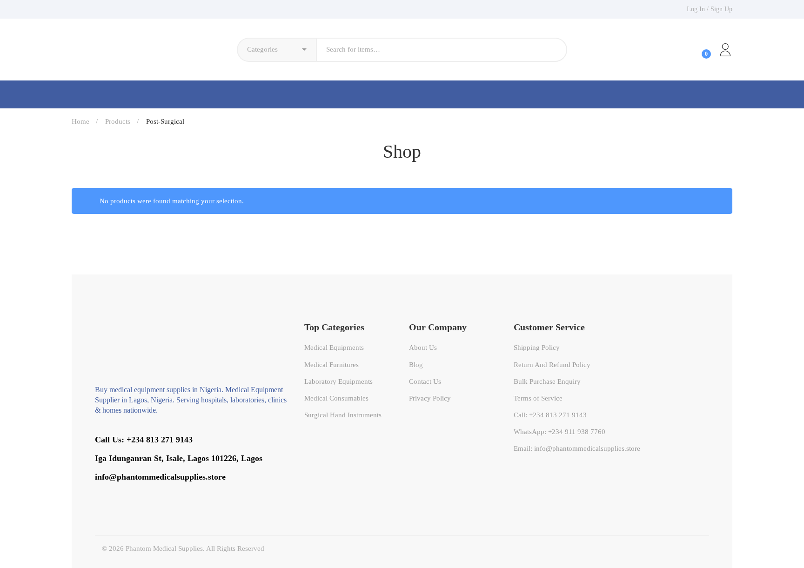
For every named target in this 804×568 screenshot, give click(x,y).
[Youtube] (135, 493)
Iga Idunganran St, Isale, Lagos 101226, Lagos (178, 458)
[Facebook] (108, 493)
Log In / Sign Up (709, 9)
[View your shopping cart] (698, 50)
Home (80, 121)
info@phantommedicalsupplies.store (160, 476)
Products (117, 121)
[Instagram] (148, 493)
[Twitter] (94, 493)
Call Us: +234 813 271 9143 (144, 439)
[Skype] (121, 493)
